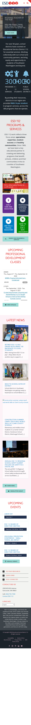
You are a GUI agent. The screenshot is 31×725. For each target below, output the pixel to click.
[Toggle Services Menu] (24, 3)
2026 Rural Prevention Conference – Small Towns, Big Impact (13, 538)
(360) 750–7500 (10, 594)
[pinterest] (15, 646)
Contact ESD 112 (8, 596)
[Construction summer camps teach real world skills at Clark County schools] (15, 407)
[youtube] (21, 646)
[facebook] (9, 646)
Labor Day (8, 514)
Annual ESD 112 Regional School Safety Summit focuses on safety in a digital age (15, 464)
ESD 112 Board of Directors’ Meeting (12, 525)
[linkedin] (18, 646)
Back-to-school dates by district (15, 385)
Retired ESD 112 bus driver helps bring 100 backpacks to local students (14, 347)
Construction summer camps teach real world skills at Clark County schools (15, 422)
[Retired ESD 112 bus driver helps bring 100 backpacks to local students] (15, 332)
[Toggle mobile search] (27, 3)
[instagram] (12, 646)
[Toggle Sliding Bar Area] (29, 1)
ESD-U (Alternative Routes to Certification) (14, 186)
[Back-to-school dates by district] (15, 372)
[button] (15, 572)
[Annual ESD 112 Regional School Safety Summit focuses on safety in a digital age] (15, 449)
